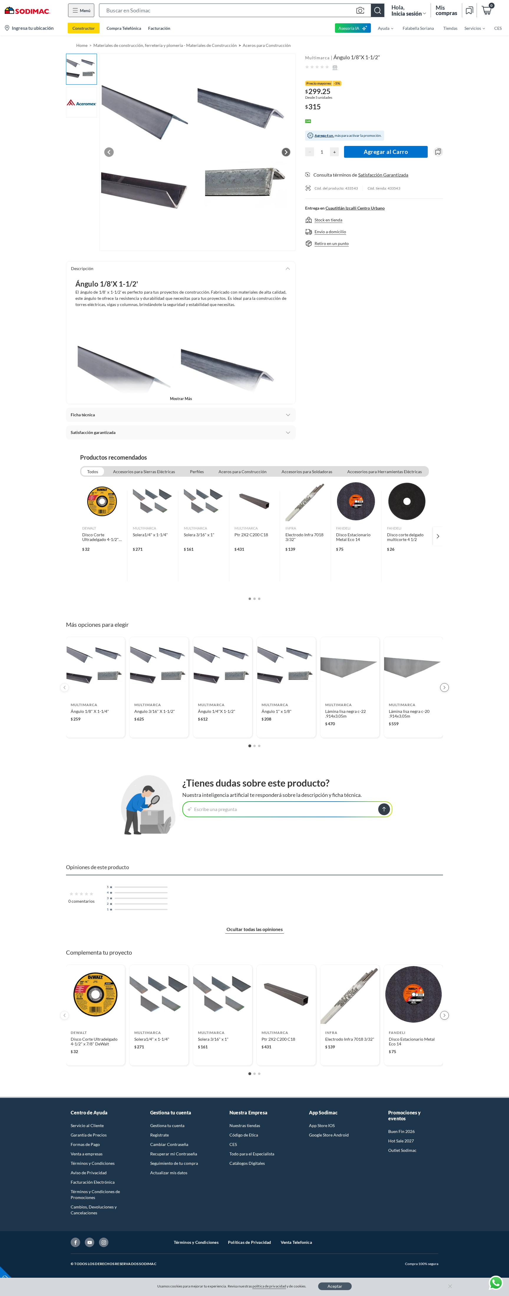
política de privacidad (269, 1286)
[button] (241, 10)
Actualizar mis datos (168, 1172)
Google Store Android (329, 1134)
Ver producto (95, 729)
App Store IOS (322, 1125)
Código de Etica (243, 1134)
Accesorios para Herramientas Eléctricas (384, 471)
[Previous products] (64, 687)
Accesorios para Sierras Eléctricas (144, 471)
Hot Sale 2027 (401, 1140)
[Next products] (444, 687)
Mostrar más (181, 398)
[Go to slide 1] (249, 745)
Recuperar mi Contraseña (173, 1153)
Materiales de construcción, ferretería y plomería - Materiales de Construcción (165, 45)
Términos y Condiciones (93, 1163)
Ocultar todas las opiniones (255, 929)
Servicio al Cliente (87, 1125)
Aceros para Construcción (267, 45)
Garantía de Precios (89, 1134)
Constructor (83, 28)
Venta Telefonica (296, 1242)
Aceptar (335, 1286)
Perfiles (197, 471)
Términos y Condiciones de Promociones (95, 1194)
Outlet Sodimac (402, 1150)
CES (233, 1144)
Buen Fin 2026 (401, 1131)
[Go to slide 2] (254, 746)
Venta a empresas (87, 1153)
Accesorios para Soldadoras (307, 471)
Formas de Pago (85, 1144)
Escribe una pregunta (215, 809)
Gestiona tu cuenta (167, 1125)
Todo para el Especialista (251, 1153)
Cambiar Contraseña (169, 1144)
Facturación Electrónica (93, 1182)
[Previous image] (109, 152)
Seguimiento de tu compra (174, 1163)
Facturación (159, 28)
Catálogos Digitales (247, 1163)
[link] (102, 536)
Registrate (159, 1134)
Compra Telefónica (124, 28)
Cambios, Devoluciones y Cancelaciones (94, 1209)
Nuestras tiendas (244, 1125)
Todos (92, 471)
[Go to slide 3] (259, 746)
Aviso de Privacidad (89, 1172)
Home (81, 45)
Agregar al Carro (386, 151)
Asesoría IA (348, 28)
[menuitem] (382, 28)
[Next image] (286, 152)
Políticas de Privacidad (249, 1242)
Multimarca (317, 57)
